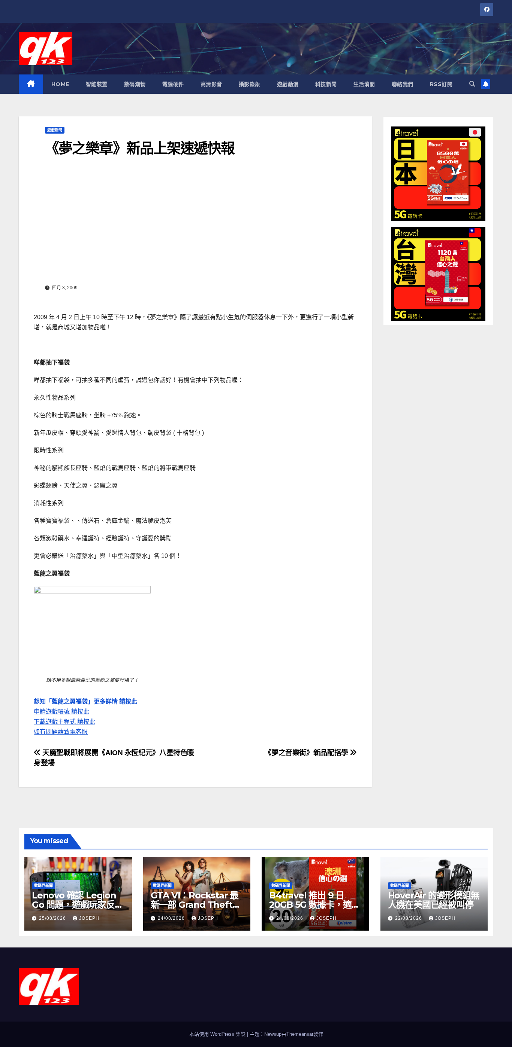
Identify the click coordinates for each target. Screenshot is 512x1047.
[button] (472, 84)
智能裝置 (97, 84)
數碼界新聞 (43, 885)
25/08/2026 (53, 918)
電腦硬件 (173, 84)
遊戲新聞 (54, 130)
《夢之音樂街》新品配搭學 (307, 753)
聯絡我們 (402, 84)
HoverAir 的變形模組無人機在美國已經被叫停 (433, 900)
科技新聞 (326, 84)
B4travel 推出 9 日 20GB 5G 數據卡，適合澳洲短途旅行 (314, 904)
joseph (89, 918)
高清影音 (211, 84)
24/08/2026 (172, 918)
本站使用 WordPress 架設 (218, 1034)
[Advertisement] (195, 225)
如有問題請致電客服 (61, 732)
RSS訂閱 (441, 84)
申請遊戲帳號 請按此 (61, 711)
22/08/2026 (409, 918)
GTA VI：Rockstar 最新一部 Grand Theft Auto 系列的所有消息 (195, 904)
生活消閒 (364, 84)
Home (60, 84)
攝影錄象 (249, 84)
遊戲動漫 (288, 84)
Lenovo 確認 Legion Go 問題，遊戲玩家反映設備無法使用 (77, 904)
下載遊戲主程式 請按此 (64, 721)
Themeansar (299, 1034)
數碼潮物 (135, 84)
